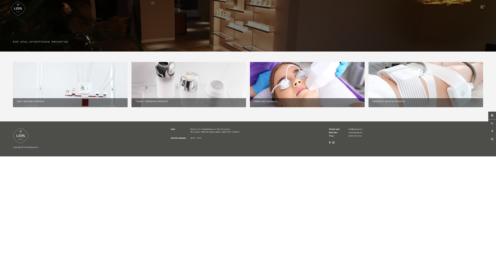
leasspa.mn (33, 147)
